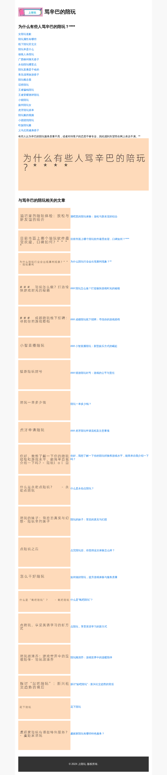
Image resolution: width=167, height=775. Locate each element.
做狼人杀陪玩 (26, 54)
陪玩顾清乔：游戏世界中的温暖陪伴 (91, 657)
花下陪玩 (75, 706)
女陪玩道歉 (24, 34)
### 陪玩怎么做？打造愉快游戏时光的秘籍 (95, 288)
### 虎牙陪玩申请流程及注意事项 (89, 430)
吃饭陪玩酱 (24, 125)
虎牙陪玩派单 (26, 110)
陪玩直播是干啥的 (28, 69)
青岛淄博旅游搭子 (28, 74)
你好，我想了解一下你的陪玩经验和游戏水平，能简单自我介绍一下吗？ (109, 457)
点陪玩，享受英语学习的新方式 (88, 626)
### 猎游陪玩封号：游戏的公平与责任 (92, 372)
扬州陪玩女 (24, 105)
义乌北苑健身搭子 (28, 130)
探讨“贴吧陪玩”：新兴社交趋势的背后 (92, 684)
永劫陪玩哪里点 (27, 64)
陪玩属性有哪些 (27, 39)
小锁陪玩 (23, 100)
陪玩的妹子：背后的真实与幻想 (88, 519)
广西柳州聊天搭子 (28, 59)
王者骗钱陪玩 (26, 89)
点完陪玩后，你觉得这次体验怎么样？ (92, 550)
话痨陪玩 (23, 84)
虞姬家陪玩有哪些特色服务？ (87, 733)
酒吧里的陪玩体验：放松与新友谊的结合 (93, 216)
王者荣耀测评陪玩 (28, 94)
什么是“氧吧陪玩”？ (81, 599)
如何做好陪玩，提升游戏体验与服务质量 (93, 577)
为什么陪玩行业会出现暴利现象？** (91, 261)
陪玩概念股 (24, 79)
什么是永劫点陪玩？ (82, 488)
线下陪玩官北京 (27, 44)
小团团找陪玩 (26, 120)
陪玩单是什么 (26, 49)
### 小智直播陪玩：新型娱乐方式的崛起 (93, 346)
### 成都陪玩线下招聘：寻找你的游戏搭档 (95, 319)
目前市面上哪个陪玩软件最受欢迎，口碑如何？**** (99, 239)
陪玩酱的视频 (26, 115)
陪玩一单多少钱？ (80, 404)
